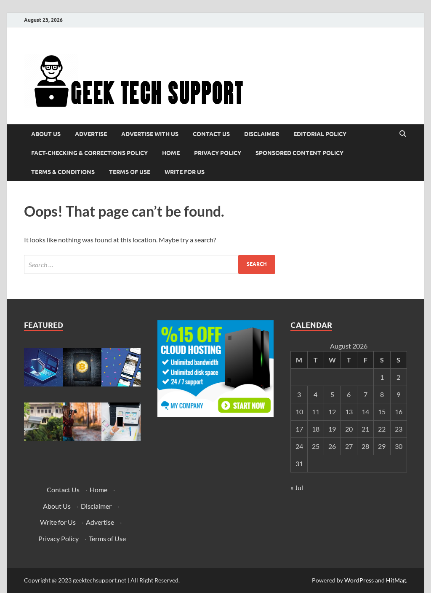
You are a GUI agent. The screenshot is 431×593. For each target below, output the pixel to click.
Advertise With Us (149, 134)
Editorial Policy (319, 134)
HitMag (396, 580)
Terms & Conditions (63, 172)
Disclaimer (261, 134)
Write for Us (185, 172)
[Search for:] (149, 264)
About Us (46, 134)
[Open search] (402, 134)
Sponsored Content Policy (299, 153)
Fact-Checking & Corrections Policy (89, 153)
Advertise (91, 134)
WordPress (359, 580)
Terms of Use (129, 172)
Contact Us (211, 134)
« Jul (296, 487)
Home (171, 153)
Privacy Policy (217, 153)
